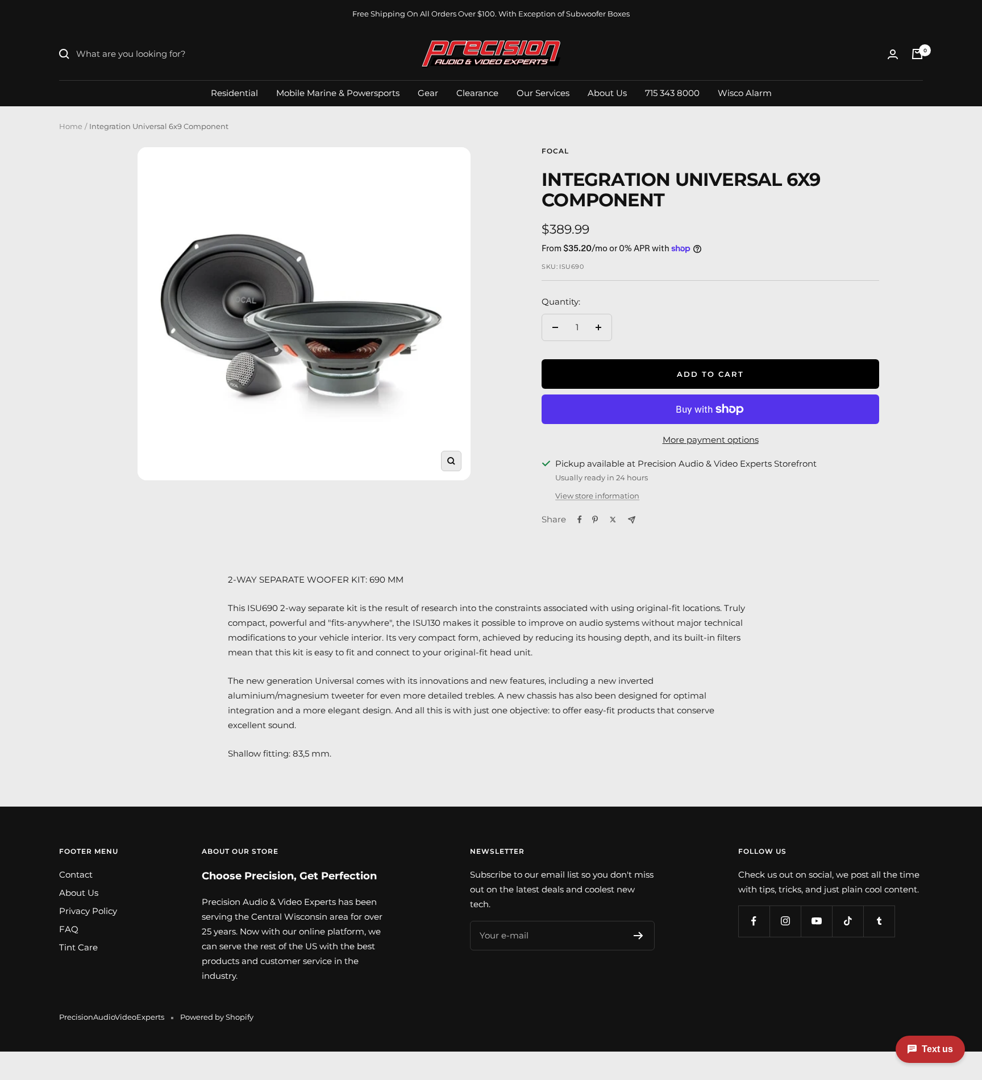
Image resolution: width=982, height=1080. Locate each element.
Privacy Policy (88, 910)
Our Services (543, 92)
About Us (607, 92)
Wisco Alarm (745, 92)
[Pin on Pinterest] (595, 520)
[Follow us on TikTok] (847, 921)
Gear (428, 92)
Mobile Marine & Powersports (338, 92)
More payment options (711, 439)
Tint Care (78, 947)
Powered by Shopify (216, 1016)
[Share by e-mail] (631, 520)
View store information (597, 495)
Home (70, 126)
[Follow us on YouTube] (816, 921)
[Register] (638, 936)
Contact (76, 874)
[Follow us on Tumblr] (878, 921)
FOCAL (555, 151)
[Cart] (917, 54)
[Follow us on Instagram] (785, 921)
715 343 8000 (672, 92)
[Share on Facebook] (579, 520)
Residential (234, 92)
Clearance (477, 92)
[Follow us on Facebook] (753, 921)
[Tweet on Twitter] (613, 520)
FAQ (68, 929)
